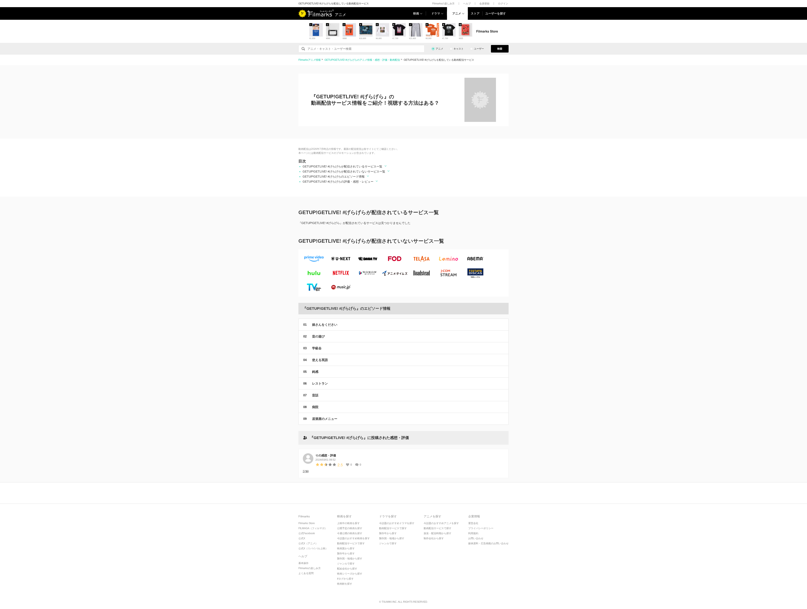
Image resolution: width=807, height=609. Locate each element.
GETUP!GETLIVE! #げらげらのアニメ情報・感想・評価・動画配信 (362, 59)
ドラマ (435, 13)
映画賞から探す (346, 548)
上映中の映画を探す (348, 523)
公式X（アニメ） (308, 543)
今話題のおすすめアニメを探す (441, 523)
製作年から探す (346, 553)
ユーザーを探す (495, 13)
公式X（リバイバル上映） (313, 548)
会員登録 (484, 3)
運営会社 (473, 523)
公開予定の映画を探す (349, 528)
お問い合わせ (475, 538)
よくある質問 (306, 573)
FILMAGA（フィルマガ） (312, 528)
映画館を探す (344, 583)
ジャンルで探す (346, 563)
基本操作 (303, 563)
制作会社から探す (434, 538)
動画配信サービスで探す (351, 543)
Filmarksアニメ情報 (309, 59)
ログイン (503, 3)
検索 (499, 48)
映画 (416, 13)
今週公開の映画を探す (349, 533)
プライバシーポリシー (480, 528)
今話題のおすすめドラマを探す (396, 523)
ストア (475, 13)
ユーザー (479, 48)
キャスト (459, 48)
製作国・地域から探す (349, 558)
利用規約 (473, 533)
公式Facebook (306, 533)
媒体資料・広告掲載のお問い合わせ (488, 543)
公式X (301, 538)
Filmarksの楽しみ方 (443, 3)
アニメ (456, 13)
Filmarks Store (306, 523)
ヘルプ (467, 3)
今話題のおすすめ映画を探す (353, 538)
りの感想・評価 (325, 455)
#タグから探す (345, 578)
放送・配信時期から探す (437, 533)
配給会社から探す (347, 568)
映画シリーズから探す (349, 573)
